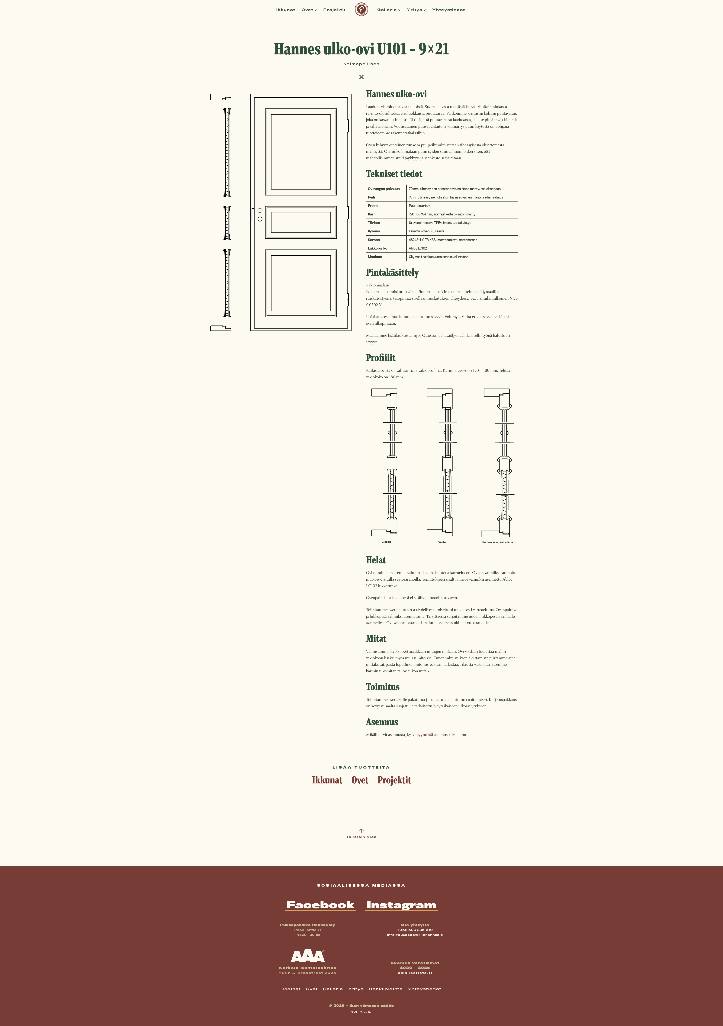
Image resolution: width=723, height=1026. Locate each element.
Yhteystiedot (448, 10)
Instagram (401, 905)
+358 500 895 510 (415, 929)
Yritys (414, 10)
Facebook (320, 905)
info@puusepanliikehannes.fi (415, 934)
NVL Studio (361, 1012)
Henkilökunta (386, 989)
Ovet (307, 10)
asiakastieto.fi (415, 972)
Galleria (387, 10)
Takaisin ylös (361, 837)
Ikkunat (285, 10)
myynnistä (424, 734)
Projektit (334, 10)
